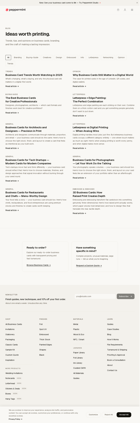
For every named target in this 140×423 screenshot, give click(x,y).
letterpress (93, 57)
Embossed (44, 334)
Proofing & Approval (116, 355)
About (110, 365)
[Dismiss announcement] (137, 3)
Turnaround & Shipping (117, 349)
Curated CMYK (79, 368)
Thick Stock (44, 339)
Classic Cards (11, 344)
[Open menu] (132, 9)
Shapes (42, 349)
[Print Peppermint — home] (15, 9)
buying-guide (32, 57)
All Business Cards (13, 324)
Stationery (10, 334)
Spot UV (43, 329)
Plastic (76, 329)
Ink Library (77, 363)
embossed (71, 57)
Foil (41, 324)
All (8, 57)
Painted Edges (45, 344)
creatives (47, 57)
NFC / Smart (78, 339)
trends (10, 63)
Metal (75, 324)
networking (108, 57)
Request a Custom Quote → (89, 265)
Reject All (109, 414)
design (59, 57)
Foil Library (78, 358)
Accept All (124, 414)
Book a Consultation (116, 360)
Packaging (10, 339)
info (82, 57)
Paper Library (79, 352)
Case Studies (113, 329)
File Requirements (115, 344)
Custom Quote (12, 355)
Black (41, 355)
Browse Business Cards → (39, 265)
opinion (121, 57)
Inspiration (9, 360)
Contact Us (112, 370)
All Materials (78, 373)
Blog (109, 334)
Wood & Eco (78, 334)
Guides (76, 378)
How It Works (113, 339)
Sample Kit (10, 349)
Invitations (9, 329)
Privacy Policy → (15, 419)
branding (18, 57)
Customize (93, 414)
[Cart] (118, 10)
